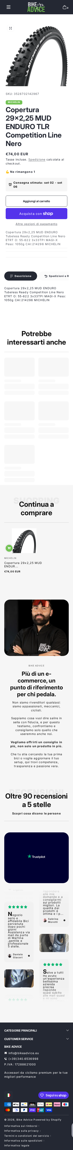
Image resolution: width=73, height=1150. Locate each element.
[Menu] (8, 7)
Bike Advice (24, 1119)
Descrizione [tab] (23, 276)
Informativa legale (16, 1145)
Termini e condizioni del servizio (26, 1135)
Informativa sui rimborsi (20, 1125)
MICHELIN (14, 102)
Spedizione (36, 159)
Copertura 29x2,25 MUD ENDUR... (23, 564)
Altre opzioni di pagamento (36, 224)
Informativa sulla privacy (21, 1130)
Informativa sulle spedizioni (23, 1140)
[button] (64, 7)
